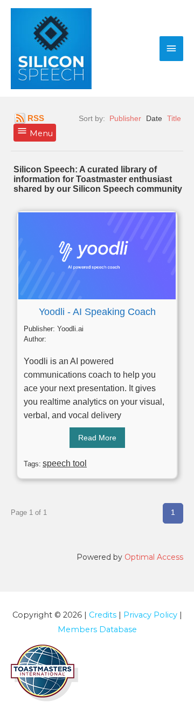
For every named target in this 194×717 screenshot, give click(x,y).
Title (174, 118)
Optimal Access (153, 557)
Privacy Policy (150, 615)
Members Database (97, 629)
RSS (35, 118)
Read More (97, 437)
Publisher (125, 118)
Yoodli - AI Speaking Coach (97, 311)
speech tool (65, 463)
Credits (102, 615)
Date (154, 118)
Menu (40, 133)
